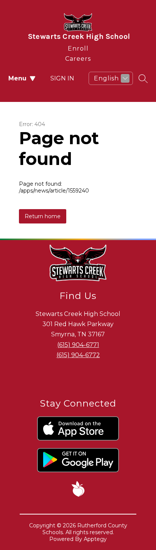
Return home (43, 216)
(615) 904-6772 (78, 355)
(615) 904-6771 (78, 344)
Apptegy (95, 539)
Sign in (62, 78)
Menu (17, 78)
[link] (78, 47)
